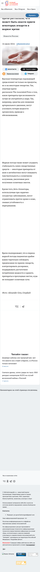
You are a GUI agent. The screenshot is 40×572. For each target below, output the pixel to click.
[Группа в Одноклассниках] (10, 73)
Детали (20, 539)
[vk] (17, 306)
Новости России (10, 36)
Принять (32, 15)
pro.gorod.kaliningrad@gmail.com (24, 515)
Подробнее (14, 539)
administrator (23, 44)
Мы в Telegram (20, 9)
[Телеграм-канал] (29, 73)
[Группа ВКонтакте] (10, 69)
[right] (38, 9)
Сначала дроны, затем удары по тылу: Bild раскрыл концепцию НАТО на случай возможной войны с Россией (20, 376)
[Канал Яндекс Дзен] (29, 69)
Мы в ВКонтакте (6, 9)
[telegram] (24, 306)
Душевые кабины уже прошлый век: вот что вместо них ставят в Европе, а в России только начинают (20, 362)
